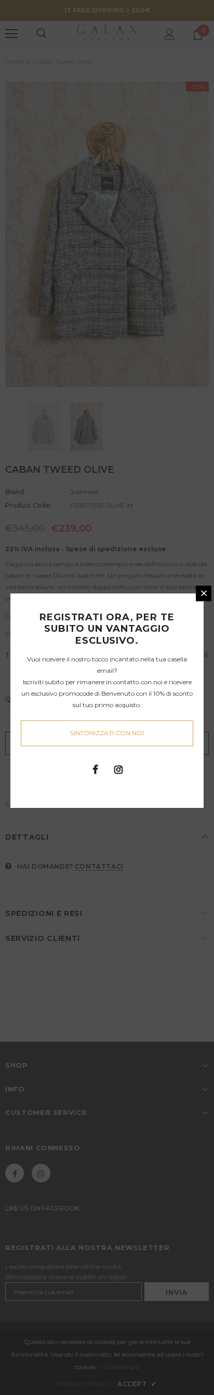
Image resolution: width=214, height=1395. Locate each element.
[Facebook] (95, 769)
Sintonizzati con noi (107, 733)
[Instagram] (118, 769)
